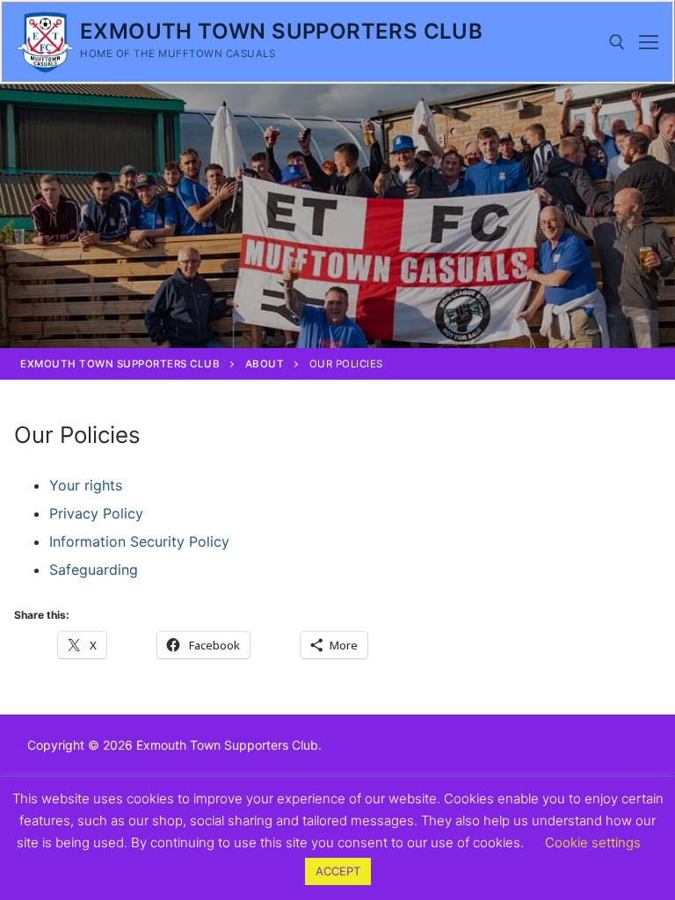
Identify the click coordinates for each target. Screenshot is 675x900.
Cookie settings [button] (593, 842)
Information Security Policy (139, 541)
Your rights (85, 485)
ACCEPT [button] (338, 871)
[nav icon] (648, 42)
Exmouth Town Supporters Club (281, 31)
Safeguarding (93, 569)
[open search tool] (617, 42)
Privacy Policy (96, 513)
